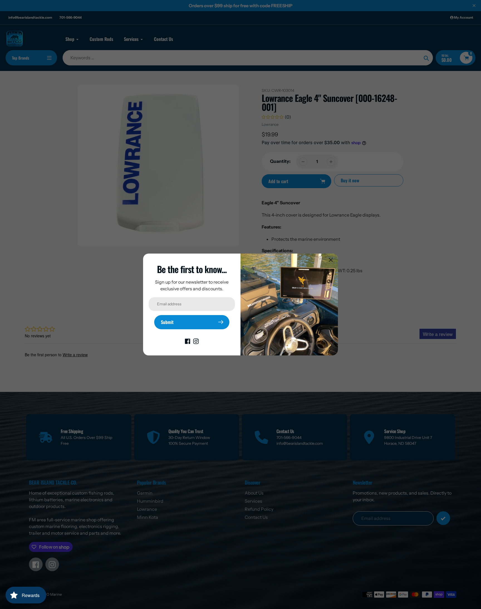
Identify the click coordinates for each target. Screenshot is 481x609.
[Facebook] (187, 341)
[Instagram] (196, 341)
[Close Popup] (330, 259)
